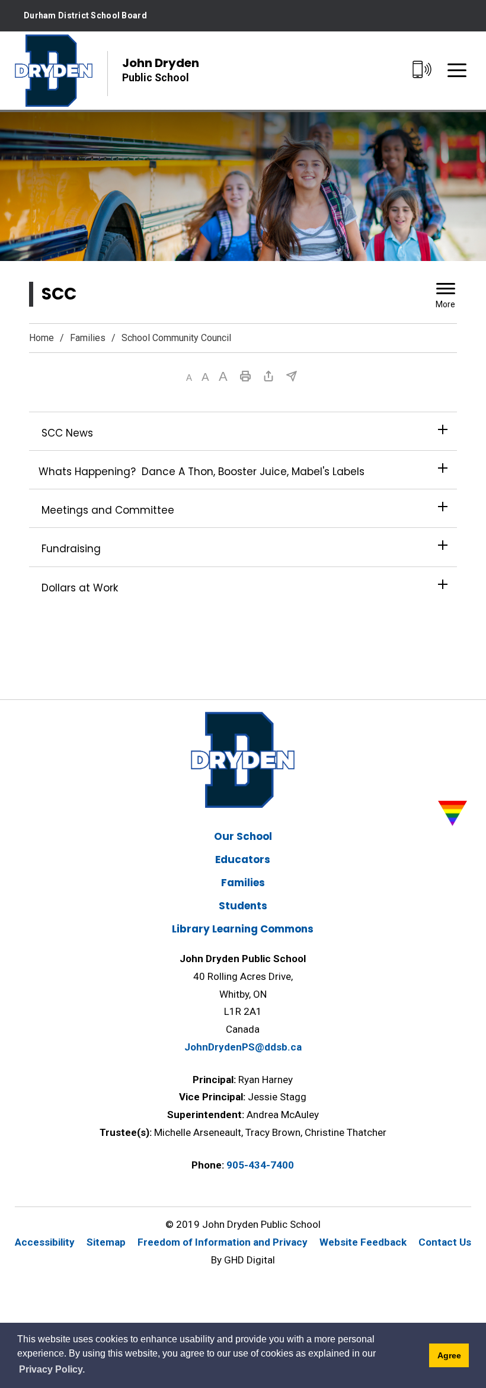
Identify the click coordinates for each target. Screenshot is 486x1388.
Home (41, 337)
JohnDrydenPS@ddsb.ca (243, 1047)
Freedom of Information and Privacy (223, 1242)
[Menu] (457, 70)
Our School (243, 836)
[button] (189, 377)
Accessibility (45, 1242)
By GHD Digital (243, 1260)
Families (87, 337)
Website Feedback (363, 1242)
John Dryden (160, 69)
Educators (242, 859)
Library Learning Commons (243, 929)
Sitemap (106, 1242)
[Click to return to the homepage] (53, 70)
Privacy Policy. (52, 1369)
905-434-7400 (260, 1165)
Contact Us (444, 1242)
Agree (449, 1355)
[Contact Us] (422, 70)
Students (243, 906)
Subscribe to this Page (291, 376)
